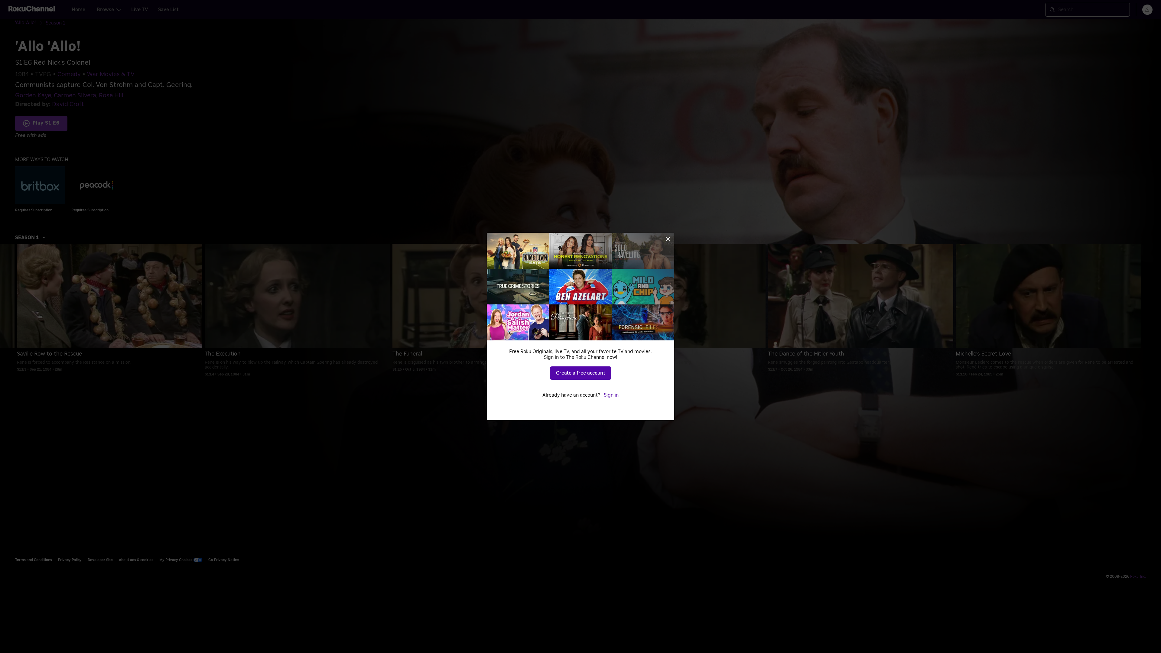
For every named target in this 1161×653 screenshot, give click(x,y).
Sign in (611, 395)
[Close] (668, 239)
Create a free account (580, 373)
